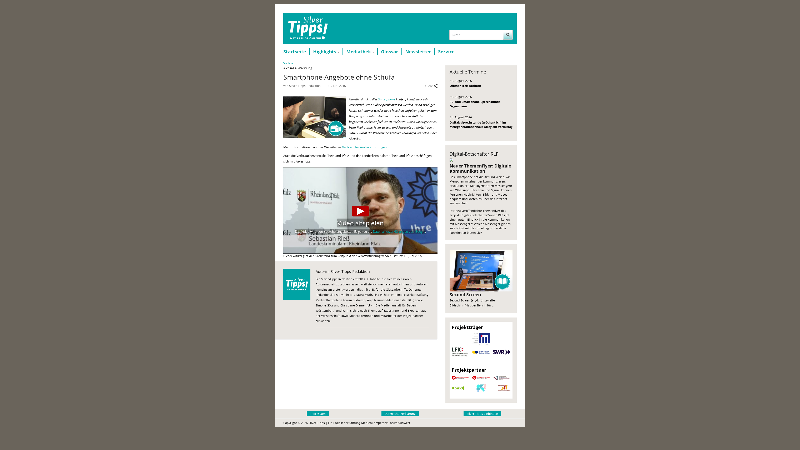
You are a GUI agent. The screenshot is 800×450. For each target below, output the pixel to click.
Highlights (324, 51)
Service (446, 51)
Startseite (294, 51)
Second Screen (465, 295)
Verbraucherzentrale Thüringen (364, 147)
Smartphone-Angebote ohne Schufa (339, 76)
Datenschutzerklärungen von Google (399, 231)
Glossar (389, 51)
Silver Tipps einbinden (482, 414)
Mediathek (358, 51)
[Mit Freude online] (308, 28)
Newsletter (418, 51)
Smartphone (386, 99)
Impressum (318, 414)
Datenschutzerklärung (400, 414)
